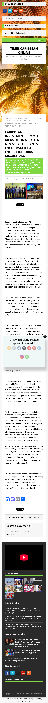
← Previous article (15, 517)
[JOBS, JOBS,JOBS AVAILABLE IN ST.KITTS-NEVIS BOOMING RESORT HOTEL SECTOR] (18, 590)
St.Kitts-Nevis (31, 178)
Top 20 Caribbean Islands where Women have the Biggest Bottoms (28, 651)
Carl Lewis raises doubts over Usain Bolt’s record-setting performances (21, 659)
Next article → (35, 517)
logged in (21, 531)
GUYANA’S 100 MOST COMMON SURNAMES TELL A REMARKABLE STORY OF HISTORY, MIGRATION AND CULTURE (23, 626)
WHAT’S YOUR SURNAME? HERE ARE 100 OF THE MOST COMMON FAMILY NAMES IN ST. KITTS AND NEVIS (23, 618)
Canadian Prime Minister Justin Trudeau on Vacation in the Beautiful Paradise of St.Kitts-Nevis (29, 643)
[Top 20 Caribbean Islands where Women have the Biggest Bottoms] (9, 655)
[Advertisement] (24, 89)
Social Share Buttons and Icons (19, 698)
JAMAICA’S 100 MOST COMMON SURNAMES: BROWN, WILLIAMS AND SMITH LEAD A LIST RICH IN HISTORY (23, 610)
